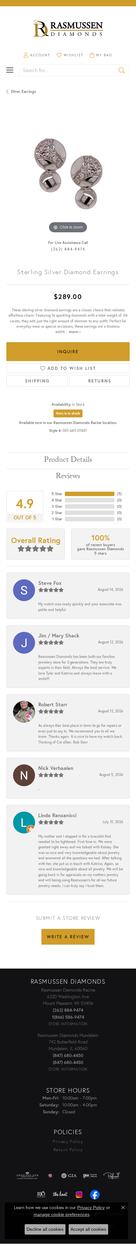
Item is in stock (68, 413)
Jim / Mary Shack (58, 635)
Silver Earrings (23, 91)
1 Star (57, 519)
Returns (99, 381)
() (119, 493)
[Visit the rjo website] (41, 1194)
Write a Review (68, 937)
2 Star (57, 512)
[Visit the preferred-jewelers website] (111, 1175)
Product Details (68, 460)
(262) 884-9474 (68, 249)
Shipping (37, 381)
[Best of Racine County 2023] (50, 1175)
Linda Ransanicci (57, 815)
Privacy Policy (68, 1141)
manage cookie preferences (62, 1214)
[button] (37, 55)
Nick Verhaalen (55, 768)
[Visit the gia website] (69, 1175)
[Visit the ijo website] (90, 1175)
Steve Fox (49, 583)
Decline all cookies (45, 1229)
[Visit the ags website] (27, 1175)
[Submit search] (122, 70)
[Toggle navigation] (10, 70)
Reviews (68, 477)
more (74, 331)
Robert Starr (52, 704)
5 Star (57, 493)
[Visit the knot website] (60, 1194)
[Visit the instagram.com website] (79, 1194)
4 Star (57, 500)
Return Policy (68, 1149)
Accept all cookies (88, 1229)
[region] (68, 173)
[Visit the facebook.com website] (95, 1194)
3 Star (57, 506)
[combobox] (67, 70)
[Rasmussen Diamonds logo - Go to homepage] (68, 29)
